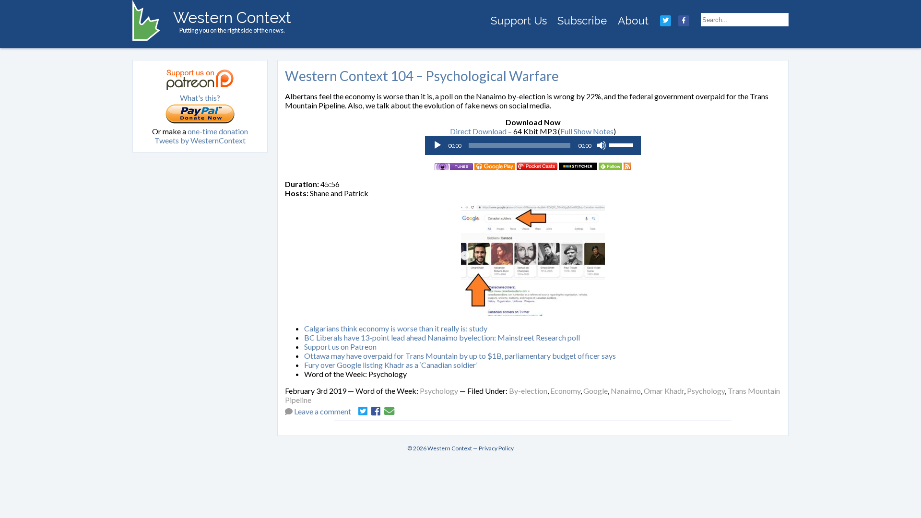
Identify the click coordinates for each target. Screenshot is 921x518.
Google (595, 390)
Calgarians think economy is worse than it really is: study (395, 328)
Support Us (519, 20)
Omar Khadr (664, 390)
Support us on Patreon (340, 346)
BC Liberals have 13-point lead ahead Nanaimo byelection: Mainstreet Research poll (442, 337)
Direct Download (478, 131)
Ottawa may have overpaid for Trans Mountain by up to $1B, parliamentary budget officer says (460, 355)
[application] (533, 145)
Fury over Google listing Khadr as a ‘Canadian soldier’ (390, 364)
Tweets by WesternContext (200, 140)
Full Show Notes (587, 131)
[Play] (437, 145)
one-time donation (218, 131)
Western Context (232, 17)
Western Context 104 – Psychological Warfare (422, 76)
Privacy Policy (496, 448)
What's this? (200, 97)
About (633, 20)
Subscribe (582, 20)
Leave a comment (322, 411)
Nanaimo (626, 390)
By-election (528, 390)
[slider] (622, 144)
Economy (565, 390)
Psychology (439, 390)
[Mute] (601, 145)
